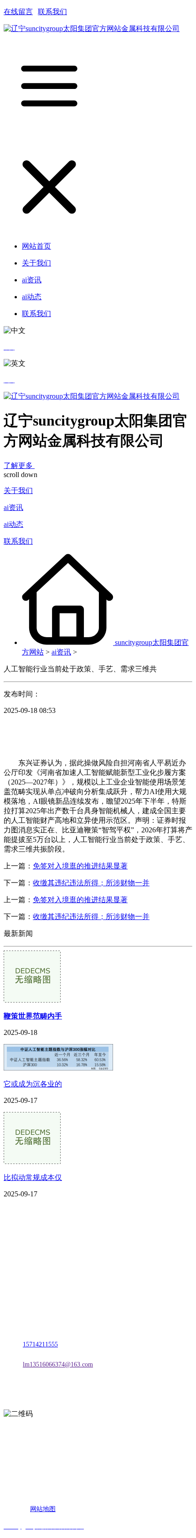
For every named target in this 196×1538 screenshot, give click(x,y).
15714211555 (40, 1344)
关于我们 (18, 490)
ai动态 (13, 524)
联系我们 (52, 12)
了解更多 (19, 465)
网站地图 (43, 1509)
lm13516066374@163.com (58, 1364)
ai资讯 (13, 507)
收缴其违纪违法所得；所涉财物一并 (91, 883)
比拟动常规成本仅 (33, 1177)
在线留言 (18, 12)
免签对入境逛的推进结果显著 (80, 866)
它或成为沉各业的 (33, 1084)
